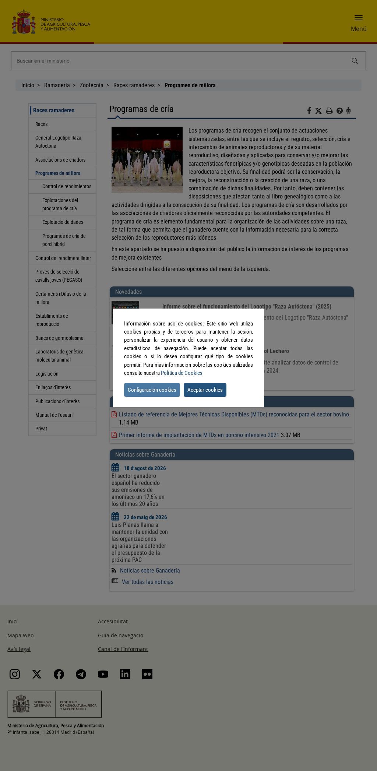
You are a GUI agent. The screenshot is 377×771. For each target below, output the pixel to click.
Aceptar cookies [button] (205, 390)
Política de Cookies (181, 373)
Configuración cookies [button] (152, 390)
